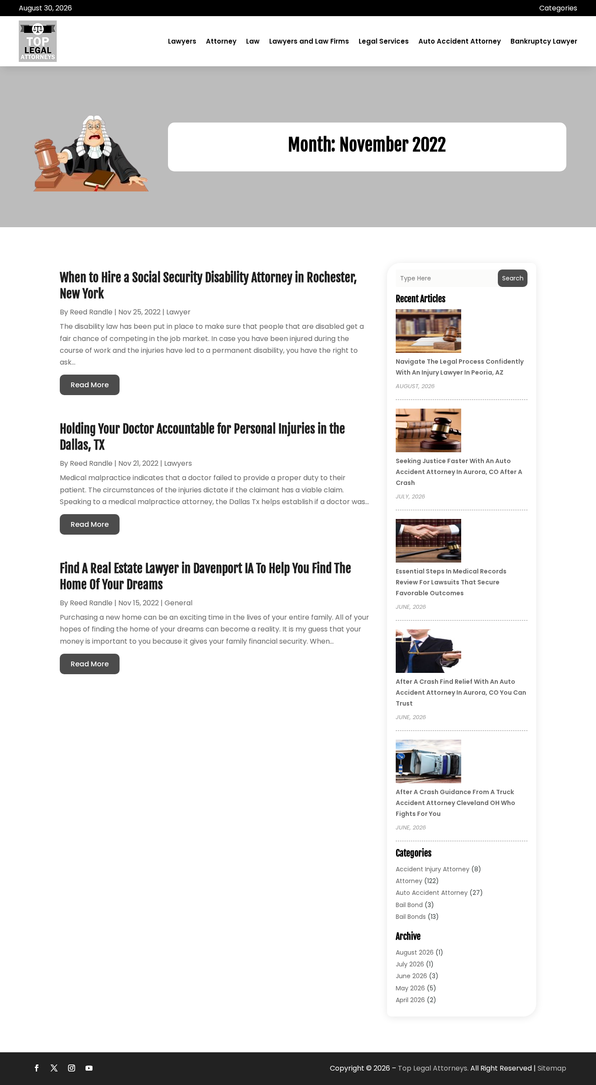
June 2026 (411, 976)
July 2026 (410, 964)
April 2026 (410, 1000)
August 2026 (415, 952)
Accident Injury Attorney (432, 869)
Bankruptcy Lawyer (543, 41)
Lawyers (182, 41)
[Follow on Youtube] (89, 1068)
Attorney (221, 41)
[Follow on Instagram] (72, 1068)
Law (253, 41)
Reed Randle (91, 312)
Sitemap (552, 1068)
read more (90, 385)
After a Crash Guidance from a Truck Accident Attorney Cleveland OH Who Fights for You (455, 803)
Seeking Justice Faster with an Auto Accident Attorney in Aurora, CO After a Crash (459, 472)
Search (513, 278)
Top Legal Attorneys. (433, 1068)
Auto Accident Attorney (459, 41)
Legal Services (384, 41)
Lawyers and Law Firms (309, 41)
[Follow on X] (54, 1068)
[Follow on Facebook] (37, 1068)
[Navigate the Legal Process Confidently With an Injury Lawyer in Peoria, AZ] (428, 332)
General (178, 603)
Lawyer (178, 312)
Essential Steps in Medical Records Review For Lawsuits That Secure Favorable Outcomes (451, 582)
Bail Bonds (411, 916)
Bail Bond (409, 905)
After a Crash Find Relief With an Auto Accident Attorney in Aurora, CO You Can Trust (461, 692)
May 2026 (410, 988)
